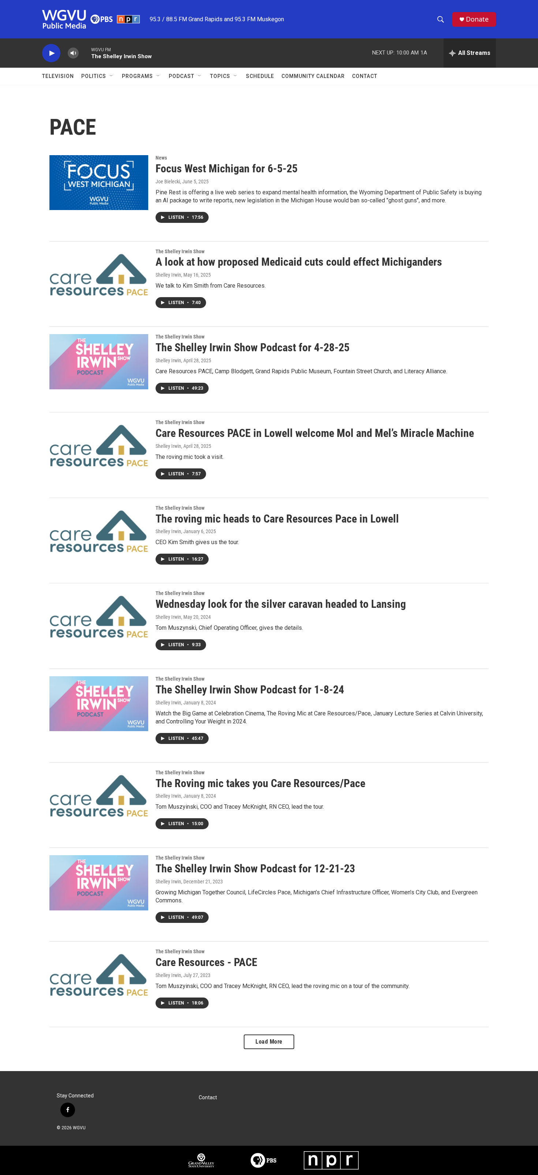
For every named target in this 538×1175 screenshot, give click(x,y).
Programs (137, 76)
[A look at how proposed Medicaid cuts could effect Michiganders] (98, 276)
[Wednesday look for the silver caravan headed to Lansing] (98, 618)
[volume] (73, 53)
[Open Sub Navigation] (112, 76)
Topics (220, 76)
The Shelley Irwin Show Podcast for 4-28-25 (253, 347)
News (161, 158)
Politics (93, 76)
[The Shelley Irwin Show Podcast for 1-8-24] (98, 703)
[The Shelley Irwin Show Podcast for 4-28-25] (98, 361)
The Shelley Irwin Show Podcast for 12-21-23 (255, 868)
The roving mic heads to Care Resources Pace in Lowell (277, 518)
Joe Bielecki (168, 181)
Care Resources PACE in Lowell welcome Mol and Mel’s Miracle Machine (315, 433)
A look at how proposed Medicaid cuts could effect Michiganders (299, 261)
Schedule (260, 76)
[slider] (85, 53)
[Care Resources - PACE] (98, 976)
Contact (364, 76)
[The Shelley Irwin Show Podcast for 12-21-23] (98, 882)
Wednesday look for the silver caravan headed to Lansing (281, 604)
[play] (51, 53)
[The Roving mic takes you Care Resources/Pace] (98, 797)
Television (58, 76)
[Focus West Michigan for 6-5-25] (98, 182)
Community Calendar (313, 76)
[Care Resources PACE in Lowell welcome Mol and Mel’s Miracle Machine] (98, 447)
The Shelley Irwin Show (180, 251)
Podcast (181, 76)
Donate (477, 19)
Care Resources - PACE (206, 962)
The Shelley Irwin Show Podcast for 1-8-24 (250, 689)
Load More (269, 1041)
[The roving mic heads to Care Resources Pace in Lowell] (98, 532)
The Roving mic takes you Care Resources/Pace (260, 783)
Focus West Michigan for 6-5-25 (227, 168)
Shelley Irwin (168, 275)
